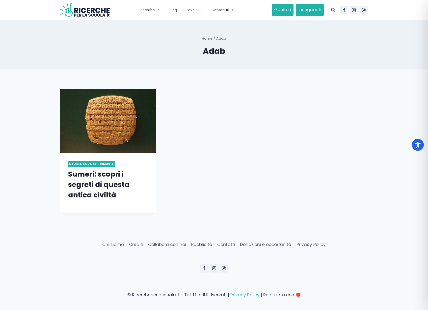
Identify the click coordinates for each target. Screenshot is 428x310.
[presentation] (108, 121)
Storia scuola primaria (91, 164)
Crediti (136, 245)
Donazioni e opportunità (265, 245)
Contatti (226, 245)
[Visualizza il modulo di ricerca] (333, 9)
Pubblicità (201, 245)
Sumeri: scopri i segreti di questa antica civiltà (99, 184)
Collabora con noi (167, 245)
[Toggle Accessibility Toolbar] (417, 144)
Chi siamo (113, 245)
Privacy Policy (311, 245)
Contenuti (220, 9)
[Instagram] (354, 10)
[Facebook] (344, 10)
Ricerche (147, 9)
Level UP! (194, 9)
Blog (173, 9)
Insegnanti (309, 10)
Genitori (282, 10)
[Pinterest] (363, 10)
